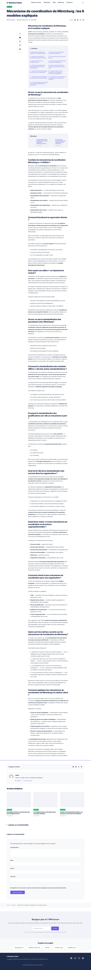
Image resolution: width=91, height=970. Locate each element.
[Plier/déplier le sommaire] (65, 48)
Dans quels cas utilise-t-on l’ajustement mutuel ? (36, 61)
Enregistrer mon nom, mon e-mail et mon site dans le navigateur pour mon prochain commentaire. (38, 888)
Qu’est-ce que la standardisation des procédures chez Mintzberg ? (57, 61)
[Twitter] (78, 20)
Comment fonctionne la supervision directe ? (56, 57)
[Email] (83, 958)
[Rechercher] (83, 2)
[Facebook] (75, 20)
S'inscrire (55, 928)
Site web (19, 780)
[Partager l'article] (20, 33)
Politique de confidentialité (58, 964)
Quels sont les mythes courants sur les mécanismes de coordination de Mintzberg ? (57, 78)
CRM (54, 2)
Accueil (8, 905)
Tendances (69, 2)
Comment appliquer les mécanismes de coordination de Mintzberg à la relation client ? (39, 83)
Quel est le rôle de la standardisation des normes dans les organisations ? (38, 71)
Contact (66, 964)
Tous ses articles (28, 780)
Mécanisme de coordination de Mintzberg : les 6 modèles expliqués (38, 52)
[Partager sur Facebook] (20, 37)
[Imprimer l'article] (20, 49)
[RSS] (79, 958)
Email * (12, 868)
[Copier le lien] (80, 20)
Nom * (12, 860)
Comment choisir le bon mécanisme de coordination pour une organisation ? (38, 77)
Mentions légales (47, 964)
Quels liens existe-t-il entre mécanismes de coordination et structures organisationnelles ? (55, 72)
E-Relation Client (14, 3)
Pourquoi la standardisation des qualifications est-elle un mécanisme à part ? (56, 66)
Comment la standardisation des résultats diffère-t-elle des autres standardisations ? (37, 66)
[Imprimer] (83, 20)
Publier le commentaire (17, 892)
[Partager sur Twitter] (20, 41)
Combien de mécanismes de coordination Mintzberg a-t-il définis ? (38, 57)
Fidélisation (47, 2)
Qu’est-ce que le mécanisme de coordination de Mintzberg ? (56, 52)
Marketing (61, 2)
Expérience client (36, 2)
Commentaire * (14, 847)
